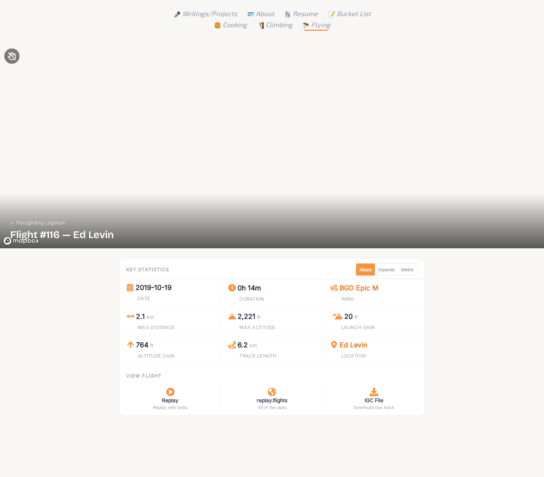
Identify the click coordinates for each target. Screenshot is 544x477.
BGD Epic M (359, 288)
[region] (272, 146)
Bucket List (354, 13)
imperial (386, 269)
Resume (305, 13)
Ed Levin (353, 345)
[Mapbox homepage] (21, 241)
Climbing (279, 24)
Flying (320, 24)
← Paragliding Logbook (37, 222)
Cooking (235, 24)
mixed (365, 269)
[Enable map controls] (12, 56)
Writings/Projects (209, 13)
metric (407, 269)
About (265, 13)
